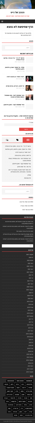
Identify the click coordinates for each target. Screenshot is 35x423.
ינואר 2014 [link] (30, 366)
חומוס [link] (18, 387)
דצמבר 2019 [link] (30, 301)
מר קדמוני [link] (29, 394)
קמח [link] (9, 408)
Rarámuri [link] (29, 381)
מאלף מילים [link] (29, 391)
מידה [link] (16, 391)
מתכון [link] (23, 394)
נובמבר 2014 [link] (30, 357)
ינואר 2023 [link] (30, 263)
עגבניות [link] (30, 401)
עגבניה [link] (6, 398)
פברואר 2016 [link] (30, 354)
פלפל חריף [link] (18, 405)
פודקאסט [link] (13, 401)
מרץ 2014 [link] (30, 363)
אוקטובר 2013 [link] (29, 372)
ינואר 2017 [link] (30, 331)
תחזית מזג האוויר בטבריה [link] (27, 206)
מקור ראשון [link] (10, 391)
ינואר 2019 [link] (30, 310)
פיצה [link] (7, 401)
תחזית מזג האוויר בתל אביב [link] (26, 202)
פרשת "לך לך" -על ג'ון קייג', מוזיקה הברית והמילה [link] (13, 59)
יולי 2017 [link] (31, 319)
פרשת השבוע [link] (28, 408)
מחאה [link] (22, 391)
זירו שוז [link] (24, 387)
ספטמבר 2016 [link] (29, 334)
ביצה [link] (22, 384)
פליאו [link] (30, 405)
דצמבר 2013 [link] (30, 369)
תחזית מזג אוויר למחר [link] (27, 210)
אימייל (31, 122)
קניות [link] (30, 412)
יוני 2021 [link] (31, 278)
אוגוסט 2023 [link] (30, 260)
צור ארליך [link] (15, 408)
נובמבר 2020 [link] (30, 287)
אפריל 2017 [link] (30, 325)
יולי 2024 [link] (31, 257)
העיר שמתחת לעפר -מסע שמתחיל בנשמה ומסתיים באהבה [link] (14, 96)
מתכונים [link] (17, 394)
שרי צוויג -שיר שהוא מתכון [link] (24, 167)
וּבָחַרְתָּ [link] (29, 175)
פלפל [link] (25, 405)
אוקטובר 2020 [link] (29, 290)
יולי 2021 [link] (31, 275)
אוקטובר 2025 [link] (29, 254)
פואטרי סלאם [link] (22, 401)
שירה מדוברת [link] (28, 415)
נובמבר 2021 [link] (30, 272)
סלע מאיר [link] (12, 398)
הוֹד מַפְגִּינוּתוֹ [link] (27, 178)
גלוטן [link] (12, 384)
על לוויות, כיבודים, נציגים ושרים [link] (15, 86)
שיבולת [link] (15, 412)
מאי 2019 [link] (30, 304)
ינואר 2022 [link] (30, 269)
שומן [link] (20, 412)
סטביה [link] (25, 398)
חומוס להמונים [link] (10, 387)
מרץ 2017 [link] (30, 328)
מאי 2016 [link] (30, 345)
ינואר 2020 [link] (30, 298)
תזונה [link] (21, 415)
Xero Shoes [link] (20, 381)
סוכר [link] (31, 398)
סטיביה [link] (19, 398)
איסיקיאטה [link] (29, 384)
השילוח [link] (30, 387)
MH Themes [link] (28, 421)
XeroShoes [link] (10, 381)
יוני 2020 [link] (31, 293)
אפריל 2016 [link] (30, 348)
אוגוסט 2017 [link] (30, 316)
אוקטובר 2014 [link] (29, 360)
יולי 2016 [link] (31, 339)
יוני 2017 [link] (31, 322)
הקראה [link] (6, 384)
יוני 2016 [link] (31, 342)
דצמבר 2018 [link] (30, 313)
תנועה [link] (15, 415)
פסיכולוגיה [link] (10, 405)
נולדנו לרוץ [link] (9, 394)
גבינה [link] (17, 384)
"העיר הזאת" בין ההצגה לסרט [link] (15, 77)
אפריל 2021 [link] (30, 281)
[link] (2, 2)
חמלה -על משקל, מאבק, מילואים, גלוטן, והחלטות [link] (14, 68)
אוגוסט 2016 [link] (30, 337)
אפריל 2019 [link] (30, 307)
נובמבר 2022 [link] (30, 266)
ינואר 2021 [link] (30, 284)
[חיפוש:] (17, 47)
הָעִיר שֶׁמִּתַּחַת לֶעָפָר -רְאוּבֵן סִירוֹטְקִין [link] (14, 104)
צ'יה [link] (22, 408)
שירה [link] (9, 412)
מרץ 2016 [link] (30, 351)
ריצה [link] (25, 412)
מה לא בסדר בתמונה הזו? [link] (22, 231)
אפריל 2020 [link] (30, 295)
